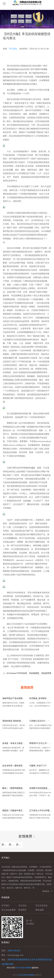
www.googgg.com (15, 955)
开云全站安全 (19, 844)
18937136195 (13, 950)
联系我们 (22, 910)
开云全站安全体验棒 (23, 968)
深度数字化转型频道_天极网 (40, 788)
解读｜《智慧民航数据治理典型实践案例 (13, 788)
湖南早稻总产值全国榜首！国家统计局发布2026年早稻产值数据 (13, 698)
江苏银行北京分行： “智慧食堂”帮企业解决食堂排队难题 (40, 721)
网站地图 (40, 910)
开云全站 (13, 49)
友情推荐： (27, 836)
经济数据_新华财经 (38, 698)
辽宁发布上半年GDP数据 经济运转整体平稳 (40, 810)
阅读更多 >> (47, 891)
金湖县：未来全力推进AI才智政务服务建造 (13, 743)
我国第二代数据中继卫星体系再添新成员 (13, 810)
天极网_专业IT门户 (37, 765)
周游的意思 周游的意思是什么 (13, 721)
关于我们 (5, 905)
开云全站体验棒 (12, 844)
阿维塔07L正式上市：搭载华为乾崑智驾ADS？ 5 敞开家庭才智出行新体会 (40, 743)
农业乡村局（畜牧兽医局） (13, 765)
